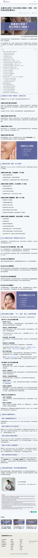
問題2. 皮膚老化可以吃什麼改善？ (10, 86)
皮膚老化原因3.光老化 (8, 56)
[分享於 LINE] (36, 512)
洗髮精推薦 (3, 546)
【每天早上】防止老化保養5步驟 (10, 78)
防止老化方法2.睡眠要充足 (8, 70)
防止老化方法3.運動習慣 (8, 72)
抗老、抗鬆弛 (34, 3)
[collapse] (35, 50)
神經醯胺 (21, 546)
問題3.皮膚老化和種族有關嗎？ (9, 87)
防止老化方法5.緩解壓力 (8, 75)
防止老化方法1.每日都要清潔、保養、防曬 (11, 68)
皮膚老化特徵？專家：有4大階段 (8, 59)
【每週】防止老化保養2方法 (9, 81)
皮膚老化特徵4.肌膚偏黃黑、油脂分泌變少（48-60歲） (14, 65)
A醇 (20, 544)
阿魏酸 (12, 541)
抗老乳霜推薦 (3, 542)
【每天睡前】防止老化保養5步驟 (10, 79)
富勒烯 (12, 539)
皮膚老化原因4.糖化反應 (8, 57)
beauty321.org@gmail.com (33, 541)
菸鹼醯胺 (12, 544)
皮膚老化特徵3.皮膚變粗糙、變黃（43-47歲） (12, 64)
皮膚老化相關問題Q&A (7, 83)
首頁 (30, 3)
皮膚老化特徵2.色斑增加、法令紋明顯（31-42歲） (13, 62)
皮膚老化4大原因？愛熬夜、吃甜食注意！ (10, 51)
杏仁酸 (21, 549)
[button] (33, 1)
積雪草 (12, 549)
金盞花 (12, 547)
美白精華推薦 (3, 539)
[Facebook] (32, 542)
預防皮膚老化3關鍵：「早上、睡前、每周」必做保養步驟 (13, 76)
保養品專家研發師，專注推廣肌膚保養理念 (10, 92)
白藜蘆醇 (12, 542)
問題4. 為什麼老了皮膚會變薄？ (9, 89)
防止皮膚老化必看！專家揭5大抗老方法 (10, 67)
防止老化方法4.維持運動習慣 (9, 73)
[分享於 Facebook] (32, 512)
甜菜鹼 (21, 547)
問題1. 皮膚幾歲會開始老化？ (9, 84)
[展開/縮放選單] (35, 1)
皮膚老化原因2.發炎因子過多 (9, 54)
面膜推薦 (3, 541)
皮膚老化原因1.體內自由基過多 (9, 53)
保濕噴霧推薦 (3, 544)
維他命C (12, 546)
